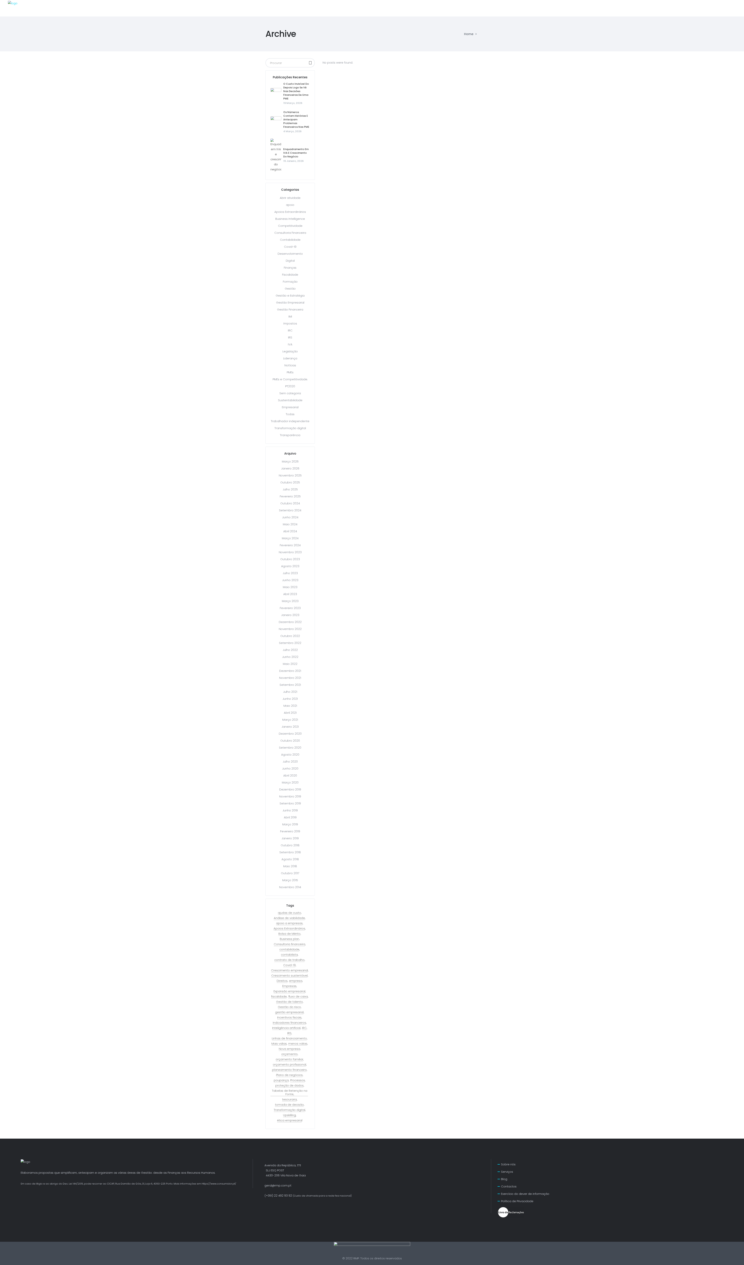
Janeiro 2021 (290, 727)
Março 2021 (290, 720)
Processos (297, 1080)
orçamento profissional (289, 1064)
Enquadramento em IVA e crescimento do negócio (296, 152)
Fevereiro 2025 (290, 496)
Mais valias (279, 1043)
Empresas (289, 986)
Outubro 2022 (290, 636)
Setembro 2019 (290, 803)
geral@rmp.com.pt (277, 1185)
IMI (290, 316)
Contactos (509, 1186)
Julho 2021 (290, 692)
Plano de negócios (289, 1075)
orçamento (289, 1054)
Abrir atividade (290, 198)
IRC (290, 330)
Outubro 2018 (290, 845)
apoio (290, 205)
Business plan (289, 939)
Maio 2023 (290, 587)
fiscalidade (279, 996)
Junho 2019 (290, 810)
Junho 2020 (290, 768)
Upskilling (289, 1115)
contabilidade (289, 949)
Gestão (290, 288)
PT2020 (290, 386)
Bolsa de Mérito (289, 933)
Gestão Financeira (290, 309)
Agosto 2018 (290, 859)
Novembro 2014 (290, 887)
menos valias (297, 1043)
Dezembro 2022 (290, 622)
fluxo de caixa (298, 996)
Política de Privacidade (517, 1201)
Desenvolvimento (290, 254)
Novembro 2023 (290, 552)
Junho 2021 (290, 699)
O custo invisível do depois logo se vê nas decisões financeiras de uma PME (296, 91)
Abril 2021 (290, 713)
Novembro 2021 (290, 678)
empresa (295, 981)
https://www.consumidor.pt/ (219, 1183)
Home (468, 34)
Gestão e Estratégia (290, 295)
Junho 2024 (290, 517)
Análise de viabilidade (289, 918)
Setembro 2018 (290, 852)
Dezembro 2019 (290, 789)
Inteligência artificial (286, 1028)
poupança (281, 1080)
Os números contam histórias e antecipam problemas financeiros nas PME (296, 119)
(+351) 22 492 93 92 (308, 1195)
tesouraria (289, 1099)
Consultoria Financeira (290, 233)
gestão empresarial (289, 1012)
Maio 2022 (290, 664)
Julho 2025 (290, 489)
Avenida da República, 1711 (282, 1165)
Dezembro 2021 (290, 671)
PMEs (290, 372)
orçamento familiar (289, 1059)
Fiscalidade (290, 275)
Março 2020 (290, 782)
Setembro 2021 (290, 685)
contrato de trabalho (289, 960)
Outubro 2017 (290, 873)
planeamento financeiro (289, 1070)
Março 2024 (290, 538)
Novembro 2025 (290, 475)
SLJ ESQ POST (271, 1170)
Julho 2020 (290, 761)
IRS (290, 337)
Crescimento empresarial (289, 970)
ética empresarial (289, 1120)
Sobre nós (508, 1164)
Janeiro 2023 (290, 615)
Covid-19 (290, 247)
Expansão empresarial (289, 991)
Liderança (290, 358)
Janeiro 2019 (290, 838)
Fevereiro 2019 (290, 831)
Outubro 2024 (290, 503)
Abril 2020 (290, 775)
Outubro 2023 (290, 559)
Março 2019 (290, 824)
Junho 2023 (290, 580)
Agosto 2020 (290, 754)
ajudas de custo (289, 913)
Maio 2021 (290, 706)
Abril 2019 (290, 817)
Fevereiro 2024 (290, 545)
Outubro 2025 (290, 482)
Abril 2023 (290, 594)
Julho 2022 (290, 650)
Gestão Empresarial (290, 302)
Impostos (290, 323)
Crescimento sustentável (289, 975)
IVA (290, 344)
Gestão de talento (289, 1002)
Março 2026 (290, 461)
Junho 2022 (290, 657)
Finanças (290, 268)
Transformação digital (290, 428)
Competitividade (290, 226)
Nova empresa (289, 1049)
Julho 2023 (290, 573)
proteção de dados (289, 1085)
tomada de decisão (289, 1104)
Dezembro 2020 (290, 734)
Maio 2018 (290, 866)
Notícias (290, 365)
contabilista (289, 954)
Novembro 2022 (290, 629)
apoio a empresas (289, 923)
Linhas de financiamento (289, 1038)
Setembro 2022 (290, 643)
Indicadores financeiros (289, 1022)
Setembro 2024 (290, 510)
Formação (290, 282)
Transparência (290, 435)
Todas (290, 414)
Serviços (507, 1172)
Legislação (290, 351)
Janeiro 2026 (290, 468)
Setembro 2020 (290, 748)
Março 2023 (290, 601)
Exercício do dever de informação (525, 1194)
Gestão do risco (289, 1007)
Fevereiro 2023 (290, 608)
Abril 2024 (290, 531)
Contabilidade (290, 240)
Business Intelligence (290, 219)
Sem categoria (290, 393)
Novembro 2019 (290, 796)
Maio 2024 (290, 524)
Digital (290, 261)
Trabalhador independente (290, 421)
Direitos (282, 981)
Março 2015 (290, 880)
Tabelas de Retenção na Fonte (289, 1092)
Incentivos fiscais (289, 1017)
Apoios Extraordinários (290, 212)
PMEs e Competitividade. (290, 379)
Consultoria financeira (289, 944)
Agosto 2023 (290, 566)
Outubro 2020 (290, 741)
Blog (504, 1179)
